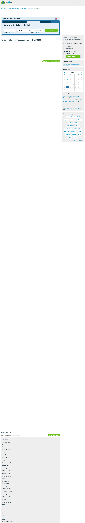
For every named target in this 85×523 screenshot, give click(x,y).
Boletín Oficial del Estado (68, 103)
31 (67, 89)
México (79, 119)
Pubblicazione (34, 28)
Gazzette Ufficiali (7, 8)
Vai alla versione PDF (54, 435)
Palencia (68, 134)
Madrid (77, 125)
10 (67, 82)
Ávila (70, 137)
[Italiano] (83, 2)
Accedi (60, 2)
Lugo (80, 128)
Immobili (11, 22)
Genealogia (17, 22)
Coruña (80, 131)
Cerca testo (6, 28)
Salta (79, 134)
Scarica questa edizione (73, 56)
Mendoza (73, 131)
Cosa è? (14, 432)
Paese (18, 28)
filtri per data (37, 32)
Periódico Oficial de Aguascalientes (27, 8)
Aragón (75, 128)
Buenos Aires (70, 125)
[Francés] (81, 2)
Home (2, 8)
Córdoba (76, 122)
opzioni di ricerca (10, 32)
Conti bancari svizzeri (45, 22)
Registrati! (65, 2)
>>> (81, 72)
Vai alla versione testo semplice (51, 61)
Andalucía (66, 131)
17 (67, 84)
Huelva (75, 137)
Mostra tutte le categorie (77, 140)
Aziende (6, 22)
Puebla (70, 122)
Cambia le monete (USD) (73, 2)
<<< (64, 72)
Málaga (74, 134)
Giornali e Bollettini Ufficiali (33, 22)
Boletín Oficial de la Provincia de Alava (71, 105)
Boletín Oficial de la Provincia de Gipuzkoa (72, 108)
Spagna (67, 119)
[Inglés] (82, 2)
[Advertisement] (38, 13)
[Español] (79, 2)
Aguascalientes (15, 8)
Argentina (73, 119)
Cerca (51, 30)
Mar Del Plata (67, 128)
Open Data (23, 22)
